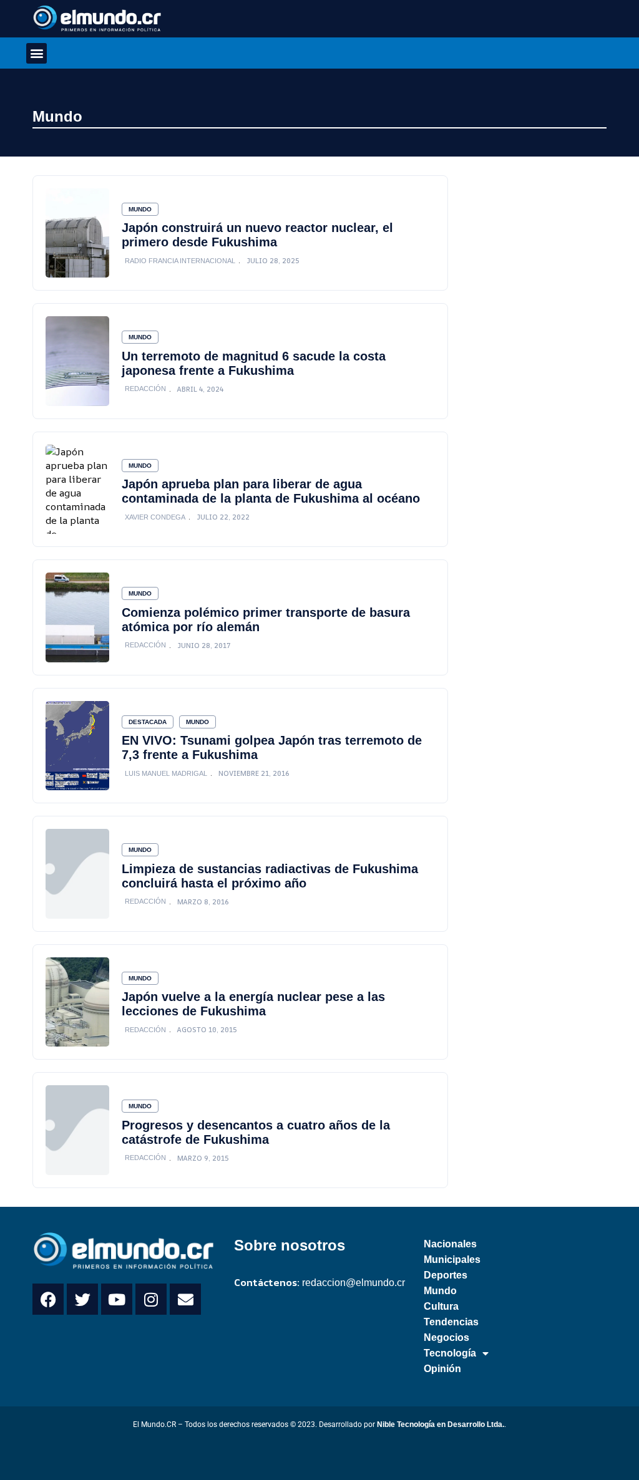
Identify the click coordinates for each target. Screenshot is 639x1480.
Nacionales (450, 1244)
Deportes (445, 1275)
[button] (36, 53)
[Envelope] (185, 1299)
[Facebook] (48, 1299)
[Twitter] (82, 1299)
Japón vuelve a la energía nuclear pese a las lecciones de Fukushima (253, 1004)
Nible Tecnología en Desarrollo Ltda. (440, 1424)
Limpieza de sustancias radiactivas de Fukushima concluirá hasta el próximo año (270, 876)
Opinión (442, 1368)
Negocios (446, 1337)
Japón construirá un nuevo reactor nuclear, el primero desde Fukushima (257, 235)
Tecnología (450, 1353)
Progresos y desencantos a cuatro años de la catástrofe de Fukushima (256, 1132)
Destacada (148, 721)
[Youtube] (116, 1299)
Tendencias (451, 1322)
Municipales (452, 1259)
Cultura (441, 1306)
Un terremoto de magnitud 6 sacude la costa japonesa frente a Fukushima (254, 363)
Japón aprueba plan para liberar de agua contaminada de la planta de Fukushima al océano (271, 491)
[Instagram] (151, 1299)
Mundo (57, 116)
